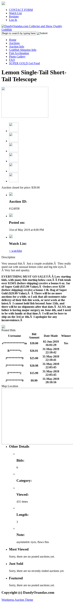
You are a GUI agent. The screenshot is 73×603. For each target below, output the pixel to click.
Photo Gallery (17, 56)
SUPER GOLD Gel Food (24, 63)
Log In (13, 19)
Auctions (14, 43)
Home (12, 39)
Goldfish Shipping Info (22, 49)
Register (14, 16)
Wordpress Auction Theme (17, 599)
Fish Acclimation (19, 53)
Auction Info (16, 46)
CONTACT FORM (21, 9)
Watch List (15, 13)
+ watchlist (15, 250)
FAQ (12, 59)
